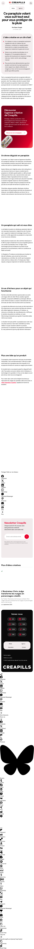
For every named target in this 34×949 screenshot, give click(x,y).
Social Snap (3, 933)
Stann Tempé (18, 27)
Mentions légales (7, 655)
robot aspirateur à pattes (8, 382)
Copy (18, 939)
